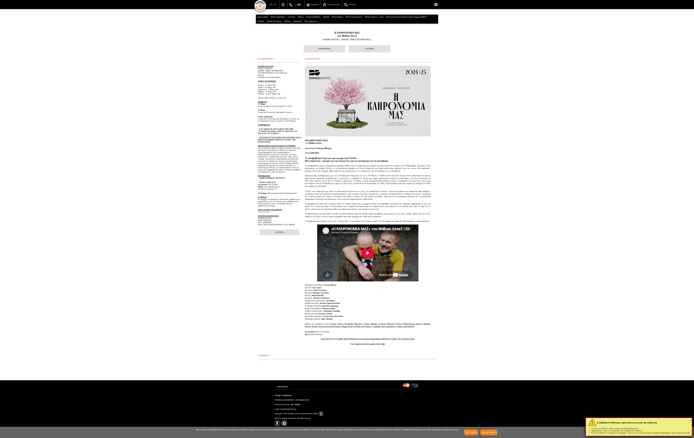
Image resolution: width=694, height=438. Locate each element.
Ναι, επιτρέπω (471, 432)
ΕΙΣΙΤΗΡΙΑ (369, 49)
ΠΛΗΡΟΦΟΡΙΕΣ (324, 49)
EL (271, 4)
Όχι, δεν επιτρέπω (489, 432)
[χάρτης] (321, 414)
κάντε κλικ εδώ (263, 212)
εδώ (456, 430)
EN (275, 4)
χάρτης (260, 75)
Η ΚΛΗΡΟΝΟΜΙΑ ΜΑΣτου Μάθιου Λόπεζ (347, 34)
